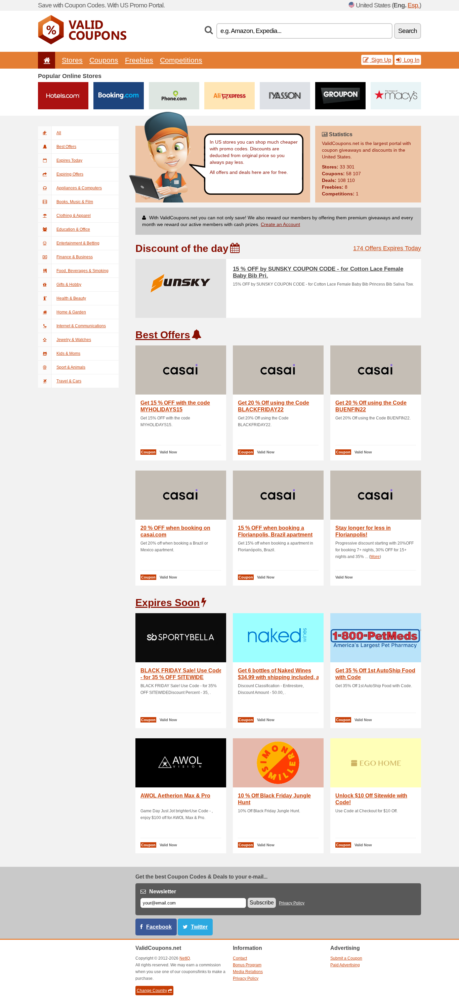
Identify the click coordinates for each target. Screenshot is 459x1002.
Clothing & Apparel (73, 215)
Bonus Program (247, 965)
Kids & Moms (68, 353)
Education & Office (73, 229)
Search (407, 30)
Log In (410, 60)
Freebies (139, 60)
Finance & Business (74, 257)
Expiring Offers (69, 174)
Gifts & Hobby (68, 284)
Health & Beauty (71, 298)
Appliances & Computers (79, 188)
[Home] (45, 60)
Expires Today (69, 160)
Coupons (103, 60)
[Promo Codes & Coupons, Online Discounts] (82, 43)
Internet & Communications (81, 326)
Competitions (181, 60)
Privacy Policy (291, 903)
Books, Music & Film (74, 201)
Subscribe (262, 902)
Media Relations (248, 971)
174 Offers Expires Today (387, 248)
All (58, 133)
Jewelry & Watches (73, 339)
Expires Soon (167, 602)
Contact (240, 958)
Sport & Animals (70, 367)
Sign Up (380, 60)
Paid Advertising (345, 965)
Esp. (413, 5)
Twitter (199, 927)
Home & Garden (71, 312)
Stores (72, 60)
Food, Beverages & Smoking (82, 270)
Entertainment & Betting (77, 243)
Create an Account (280, 224)
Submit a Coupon (346, 958)
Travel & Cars (68, 381)
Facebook (159, 927)
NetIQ (184, 958)
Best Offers (66, 146)
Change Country (152, 990)
